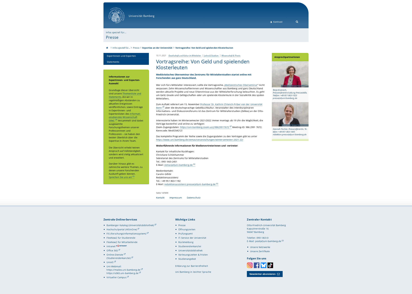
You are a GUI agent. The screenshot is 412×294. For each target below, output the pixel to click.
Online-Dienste (115, 254)
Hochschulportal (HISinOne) (122, 229)
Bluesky (263, 265)
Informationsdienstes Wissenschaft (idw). (125, 117)
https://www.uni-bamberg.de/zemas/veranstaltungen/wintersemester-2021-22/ (199, 139)
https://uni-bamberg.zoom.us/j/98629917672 (204, 127)
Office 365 (112, 250)
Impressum (175, 197)
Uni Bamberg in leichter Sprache (193, 271)
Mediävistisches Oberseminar (241, 85)
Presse (112, 37)
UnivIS (110, 262)
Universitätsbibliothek (190, 250)
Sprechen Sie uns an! (120, 177)
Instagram (250, 265)
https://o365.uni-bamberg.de (122, 273)
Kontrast (277, 21)
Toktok (270, 265)
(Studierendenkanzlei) (119, 258)
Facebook (256, 265)
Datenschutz (194, 197)
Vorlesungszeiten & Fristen (193, 254)
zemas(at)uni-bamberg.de (178, 164)
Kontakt (160, 197)
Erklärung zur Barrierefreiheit (191, 265)
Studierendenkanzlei (189, 246)
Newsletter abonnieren (262, 274)
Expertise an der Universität (157, 47)
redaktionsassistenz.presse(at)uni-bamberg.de (189, 184)
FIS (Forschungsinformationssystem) (126, 233)
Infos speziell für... (116, 32)
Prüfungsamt (185, 233)
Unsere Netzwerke (260, 247)
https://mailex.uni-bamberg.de (123, 269)
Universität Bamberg (119, 25)
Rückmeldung (185, 242)
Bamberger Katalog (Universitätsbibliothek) (130, 225)
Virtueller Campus (116, 277)
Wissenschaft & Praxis (230, 55)
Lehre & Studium (211, 55)
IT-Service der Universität (192, 237)
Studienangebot (187, 258)
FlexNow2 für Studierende (121, 237)
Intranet (111, 246)
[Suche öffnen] (297, 21)
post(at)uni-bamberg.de (268, 241)
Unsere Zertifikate (260, 251)
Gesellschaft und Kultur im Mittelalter (185, 55)
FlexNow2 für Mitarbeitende (122, 242)
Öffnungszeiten (186, 229)
